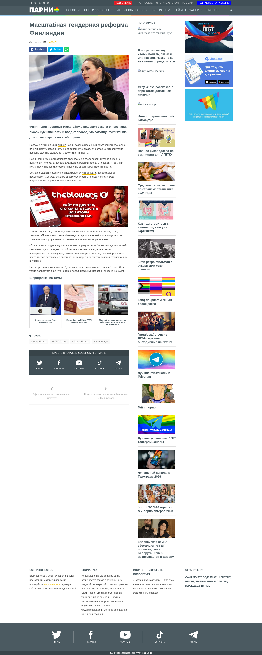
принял (62, 145)
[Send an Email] (44, 3)
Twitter (57, 49)
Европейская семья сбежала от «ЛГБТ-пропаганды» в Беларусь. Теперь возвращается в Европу (156, 549)
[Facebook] (32, 3)
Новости (73, 10)
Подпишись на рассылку (214, 3)
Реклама (187, 3)
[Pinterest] (48, 3)
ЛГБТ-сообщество (130, 10)
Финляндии (89, 172)
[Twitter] (35, 3)
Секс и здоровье (97, 10)
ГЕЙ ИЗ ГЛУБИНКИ (187, 10)
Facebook (40, 49)
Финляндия (101, 341)
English (212, 10)
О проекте (146, 3)
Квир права (39, 341)
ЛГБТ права (60, 341)
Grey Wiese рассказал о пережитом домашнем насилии (155, 90)
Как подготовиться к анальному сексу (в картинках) (153, 227)
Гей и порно (147, 407)
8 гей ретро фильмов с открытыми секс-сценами (155, 265)
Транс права (81, 341)
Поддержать (123, 3)
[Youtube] (40, 3)
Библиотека (161, 10)
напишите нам (52, 584)
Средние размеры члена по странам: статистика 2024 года (156, 189)
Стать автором (169, 3)
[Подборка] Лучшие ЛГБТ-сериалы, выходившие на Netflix (155, 338)
